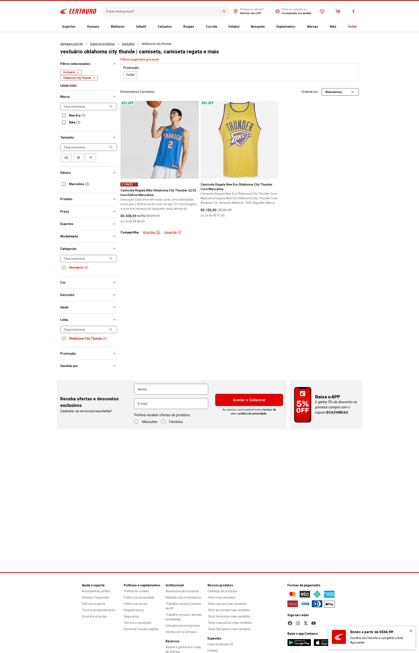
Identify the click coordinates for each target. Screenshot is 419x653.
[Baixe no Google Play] (299, 642)
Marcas (312, 26)
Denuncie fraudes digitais (141, 629)
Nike (333, 26)
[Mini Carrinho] (338, 11)
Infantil (141, 26)
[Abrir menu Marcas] (321, 26)
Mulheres (118, 26)
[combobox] (162, 11)
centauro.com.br (71, 44)
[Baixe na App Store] (325, 642)
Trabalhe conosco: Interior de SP (183, 606)
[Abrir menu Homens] (102, 26)
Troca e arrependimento (98, 610)
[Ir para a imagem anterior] (125, 139)
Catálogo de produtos (222, 591)
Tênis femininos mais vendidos (229, 616)
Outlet (352, 26)
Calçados (165, 26)
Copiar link (170, 232)
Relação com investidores (183, 597)
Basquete (258, 26)
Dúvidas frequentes (95, 597)
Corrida (211, 26)
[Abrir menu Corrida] (220, 26)
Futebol (233, 26)
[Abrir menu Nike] (339, 26)
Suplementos (285, 26)
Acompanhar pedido (96, 591)
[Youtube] (313, 623)
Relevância (333, 92)
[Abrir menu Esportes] (79, 26)
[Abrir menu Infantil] (149, 26)
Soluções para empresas (183, 625)
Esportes (69, 26)
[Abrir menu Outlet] (360, 26)
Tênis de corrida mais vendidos (229, 610)
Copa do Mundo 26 (220, 644)
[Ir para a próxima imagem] (193, 139)
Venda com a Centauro (181, 632)
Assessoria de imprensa (182, 591)
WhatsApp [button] (149, 232)
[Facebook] (290, 623)
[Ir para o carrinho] (338, 11)
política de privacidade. (253, 413)
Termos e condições (137, 622)
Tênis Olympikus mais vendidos (229, 629)
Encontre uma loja (94, 616)
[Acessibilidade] (353, 11)
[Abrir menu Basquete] (268, 26)
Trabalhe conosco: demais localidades (184, 617)
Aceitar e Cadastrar (249, 400)
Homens (93, 26)
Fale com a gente (93, 604)
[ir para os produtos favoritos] (322, 11)
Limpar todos (68, 85)
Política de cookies (136, 591)
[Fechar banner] (411, 631)
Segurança (131, 616)
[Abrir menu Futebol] (243, 26)
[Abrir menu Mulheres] (128, 26)
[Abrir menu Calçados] (175, 26)
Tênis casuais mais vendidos (227, 604)
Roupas (188, 26)
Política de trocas (135, 604)
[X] (305, 623)
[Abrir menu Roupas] (197, 26)
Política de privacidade (139, 597)
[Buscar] (224, 11)
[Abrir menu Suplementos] (299, 26)
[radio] (66, 158)
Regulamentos (134, 610)
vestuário (128, 44)
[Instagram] (298, 623)
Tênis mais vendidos (221, 597)
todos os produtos (102, 44)
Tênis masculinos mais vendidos (230, 622)
